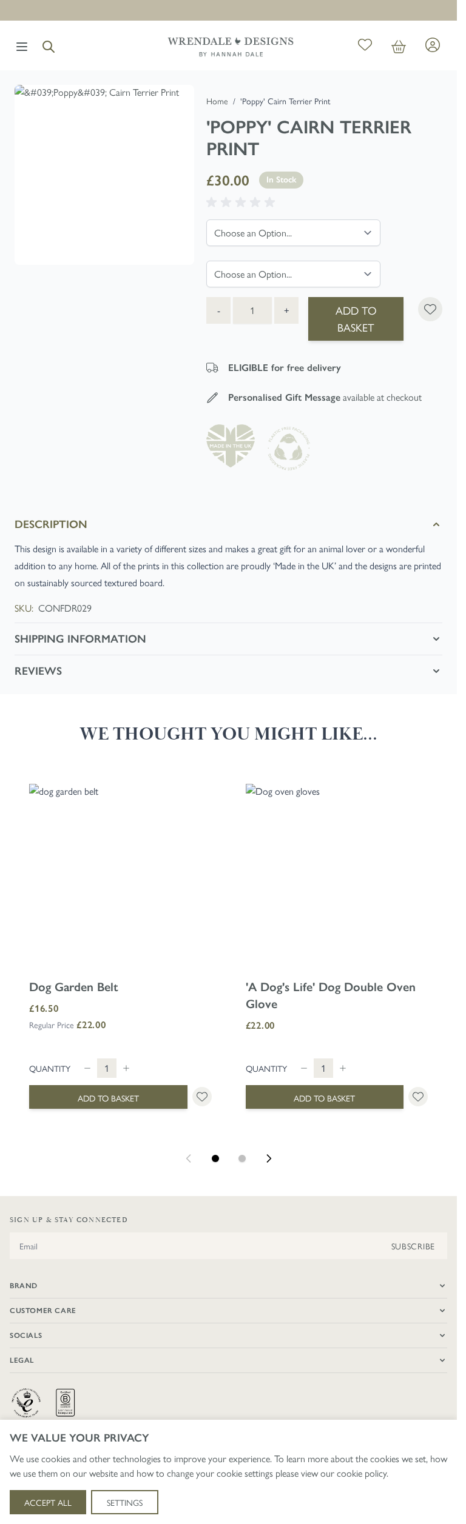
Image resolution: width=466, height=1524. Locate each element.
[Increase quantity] (126, 1068)
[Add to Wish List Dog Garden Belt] (202, 1096)
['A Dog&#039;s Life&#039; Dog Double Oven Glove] (337, 875)
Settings (125, 1502)
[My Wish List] (365, 46)
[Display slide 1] (215, 1158)
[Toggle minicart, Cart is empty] (398, 46)
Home (217, 101)
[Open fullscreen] (104, 174)
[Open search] (48, 46)
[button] (242, 202)
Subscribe (413, 1246)
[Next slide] (268, 1158)
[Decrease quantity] (87, 1068)
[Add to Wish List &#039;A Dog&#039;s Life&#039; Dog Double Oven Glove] (418, 1096)
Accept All (48, 1502)
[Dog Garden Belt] (120, 875)
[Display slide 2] (242, 1158)
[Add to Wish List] (430, 309)
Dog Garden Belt (73, 987)
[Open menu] (22, 46)
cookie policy (362, 1473)
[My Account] (432, 45)
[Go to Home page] (230, 47)
